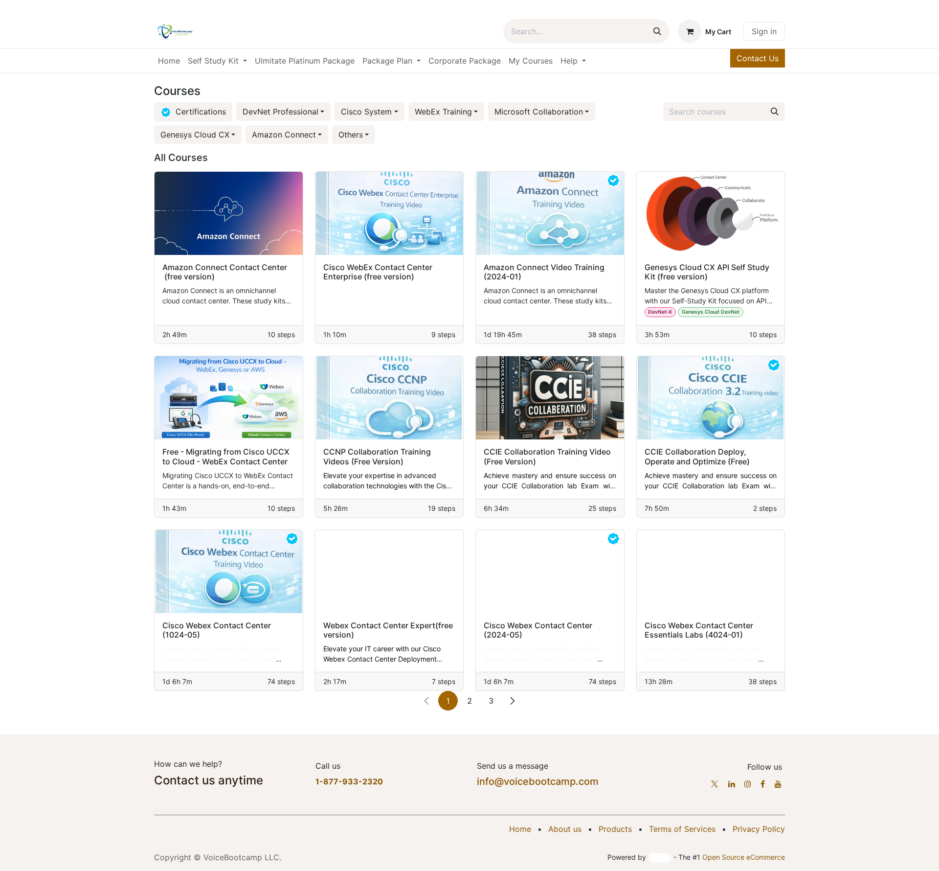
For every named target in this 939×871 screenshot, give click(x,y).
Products (615, 829)
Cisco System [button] (366, 111)
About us (564, 829)
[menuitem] (169, 60)
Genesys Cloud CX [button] (194, 134)
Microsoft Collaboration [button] (538, 111)
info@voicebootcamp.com (538, 781)
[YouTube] (778, 784)
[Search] (657, 31)
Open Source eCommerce (743, 857)
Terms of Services (682, 829)
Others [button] (350, 134)
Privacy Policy (759, 829)
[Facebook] (763, 784)
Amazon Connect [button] (284, 134)
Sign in (764, 31)
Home (520, 829)
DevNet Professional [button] (280, 111)
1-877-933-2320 (349, 781)
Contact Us (758, 58)
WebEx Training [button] (443, 111)
